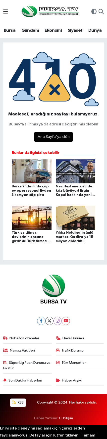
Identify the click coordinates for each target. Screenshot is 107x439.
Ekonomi (53, 30)
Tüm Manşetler (73, 363)
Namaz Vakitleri (22, 350)
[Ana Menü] (5, 12)
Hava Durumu (73, 338)
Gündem (30, 30)
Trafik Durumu (72, 350)
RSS (20, 402)
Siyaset (75, 30)
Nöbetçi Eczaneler (24, 338)
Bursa (9, 30)
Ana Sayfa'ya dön (54, 137)
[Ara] (101, 12)
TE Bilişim (65, 418)
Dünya (95, 30)
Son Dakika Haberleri (25, 380)
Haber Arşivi (72, 380)
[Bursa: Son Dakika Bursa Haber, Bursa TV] (49, 12)
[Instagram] (58, 321)
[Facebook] (41, 321)
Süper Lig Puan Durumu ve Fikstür (27, 365)
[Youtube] (66, 321)
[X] (49, 321)
